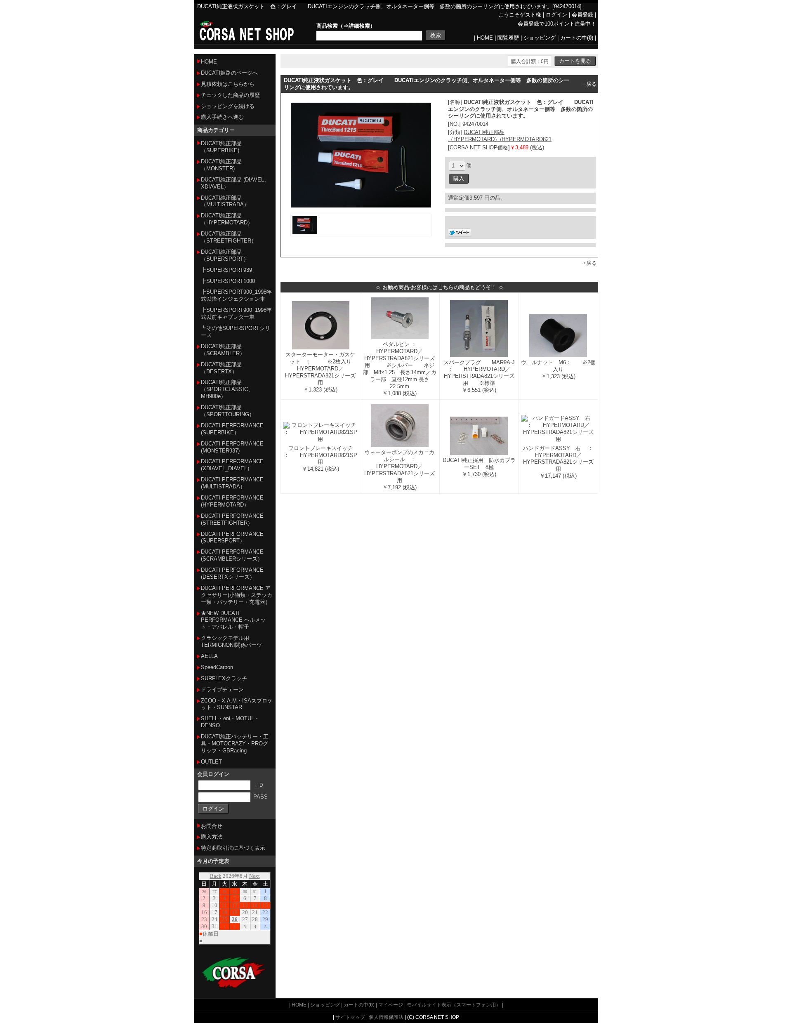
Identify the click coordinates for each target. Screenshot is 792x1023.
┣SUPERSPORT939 (226, 270)
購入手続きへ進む (222, 117)
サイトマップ (350, 1017)
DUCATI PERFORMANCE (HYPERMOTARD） (232, 501)
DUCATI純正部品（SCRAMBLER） (223, 349)
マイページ (390, 1004)
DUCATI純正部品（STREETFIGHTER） (229, 237)
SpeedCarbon (217, 667)
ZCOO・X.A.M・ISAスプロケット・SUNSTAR (237, 704)
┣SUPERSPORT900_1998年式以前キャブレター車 (236, 313)
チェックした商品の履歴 (230, 95)
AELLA (209, 656)
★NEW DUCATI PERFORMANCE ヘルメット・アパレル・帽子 (233, 620)
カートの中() (576, 38)
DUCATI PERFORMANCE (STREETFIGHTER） (232, 519)
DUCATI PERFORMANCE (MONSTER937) (232, 447)
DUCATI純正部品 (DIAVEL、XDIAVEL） (235, 183)
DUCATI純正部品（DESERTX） (221, 368)
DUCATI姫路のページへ (229, 73)
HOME (485, 38)
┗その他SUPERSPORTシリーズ (235, 331)
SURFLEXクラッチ (224, 678)
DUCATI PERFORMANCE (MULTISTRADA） (232, 483)
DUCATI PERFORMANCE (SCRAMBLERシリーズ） (232, 555)
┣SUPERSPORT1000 (228, 281)
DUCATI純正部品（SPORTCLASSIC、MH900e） (227, 389)
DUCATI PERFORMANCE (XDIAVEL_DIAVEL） (232, 464)
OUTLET (211, 762)
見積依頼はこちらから (228, 84)
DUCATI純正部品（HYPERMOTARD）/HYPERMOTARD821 (500, 135)
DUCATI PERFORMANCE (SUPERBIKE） (232, 429)
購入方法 (211, 837)
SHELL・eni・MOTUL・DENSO (230, 721)
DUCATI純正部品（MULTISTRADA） (225, 201)
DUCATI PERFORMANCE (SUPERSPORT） (232, 537)
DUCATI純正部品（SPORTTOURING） (228, 410)
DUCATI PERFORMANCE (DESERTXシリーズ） (232, 573)
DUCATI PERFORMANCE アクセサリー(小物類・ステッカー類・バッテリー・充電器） (236, 595)
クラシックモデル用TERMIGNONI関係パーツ (231, 641)
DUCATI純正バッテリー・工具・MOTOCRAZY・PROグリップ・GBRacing (235, 743)
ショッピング (539, 38)
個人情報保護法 (386, 1017)
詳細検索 (359, 26)
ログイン (556, 15)
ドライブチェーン (222, 689)
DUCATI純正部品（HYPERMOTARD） (227, 219)
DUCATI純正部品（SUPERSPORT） (225, 255)
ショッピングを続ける (228, 106)
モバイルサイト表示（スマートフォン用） (454, 1004)
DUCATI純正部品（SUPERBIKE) (221, 146)
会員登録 (582, 15)
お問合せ (211, 826)
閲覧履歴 (508, 38)
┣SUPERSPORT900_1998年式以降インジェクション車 (236, 295)
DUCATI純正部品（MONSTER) (221, 165)
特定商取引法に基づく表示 (233, 848)
